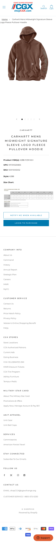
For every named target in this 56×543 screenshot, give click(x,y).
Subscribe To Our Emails (14, 459)
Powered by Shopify (28, 512)
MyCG (6, 289)
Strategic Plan (10, 275)
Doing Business (10, 357)
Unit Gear (7, 420)
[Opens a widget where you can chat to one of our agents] (43, 538)
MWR (5, 284)
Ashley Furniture (11, 377)
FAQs (5, 328)
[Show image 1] (22, 119)
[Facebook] (4, 475)
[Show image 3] (28, 119)
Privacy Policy (9, 318)
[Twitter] (11, 475)
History (6, 265)
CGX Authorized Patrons (14, 347)
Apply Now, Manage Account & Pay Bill (21, 406)
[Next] (39, 119)
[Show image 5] (34, 119)
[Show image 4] (31, 119)
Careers (6, 279)
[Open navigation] (4, 7)
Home (5, 19)
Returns (7, 309)
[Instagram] (18, 475)
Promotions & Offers (12, 401)
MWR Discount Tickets (13, 367)
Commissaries (10, 440)
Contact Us (8, 304)
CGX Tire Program (11, 372)
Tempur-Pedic (10, 381)
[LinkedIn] (24, 475)
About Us (7, 255)
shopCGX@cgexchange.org (23, 490)
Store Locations (10, 343)
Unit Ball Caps (10, 425)
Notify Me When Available (26, 215)
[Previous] (16, 119)
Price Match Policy (12, 313)
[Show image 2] (25, 119)
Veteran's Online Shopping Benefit (19, 323)
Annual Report (10, 270)
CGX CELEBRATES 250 (13, 362)
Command (8, 260)
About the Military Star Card (16, 396)
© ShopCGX (28, 509)
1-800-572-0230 (31, 496)
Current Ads (9, 352)
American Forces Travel (14, 444)
